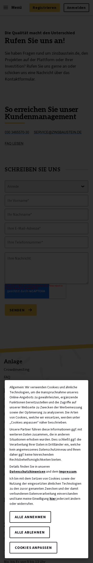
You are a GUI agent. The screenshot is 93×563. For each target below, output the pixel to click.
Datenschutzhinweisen (27, 471)
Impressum (68, 471)
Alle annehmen (30, 517)
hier (53, 498)
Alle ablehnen (30, 532)
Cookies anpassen (33, 547)
